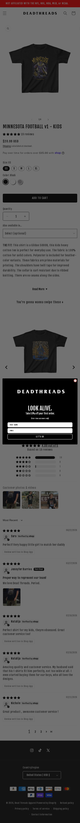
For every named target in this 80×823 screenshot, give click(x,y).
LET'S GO (40, 437)
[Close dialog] (75, 380)
